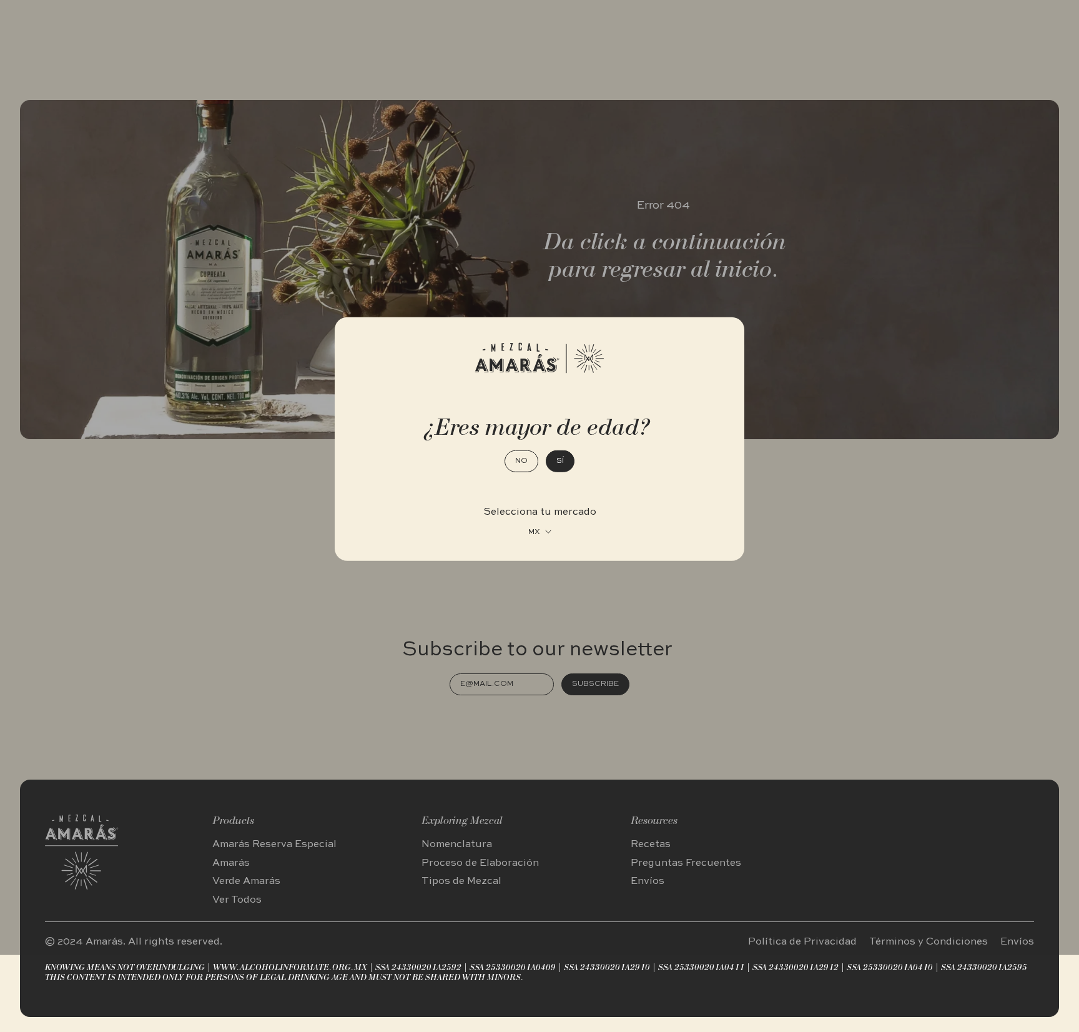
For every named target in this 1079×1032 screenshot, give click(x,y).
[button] (539, 531)
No (521, 460)
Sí (560, 460)
